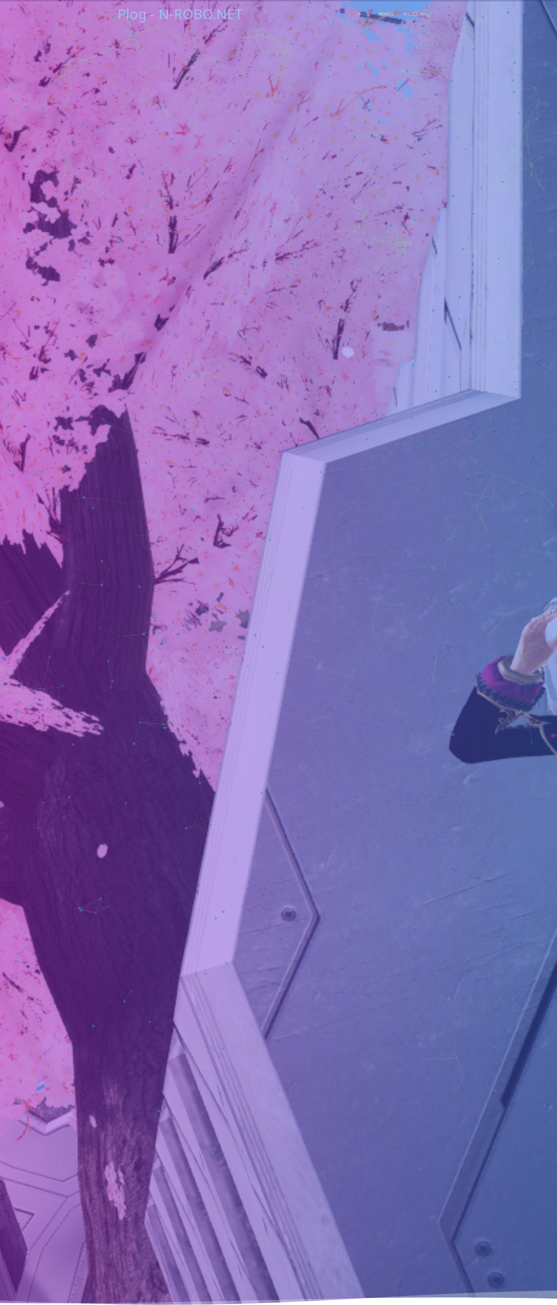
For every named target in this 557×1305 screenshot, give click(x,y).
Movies (386, 14)
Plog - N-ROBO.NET (180, 13)
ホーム (363, 14)
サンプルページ (417, 14)
